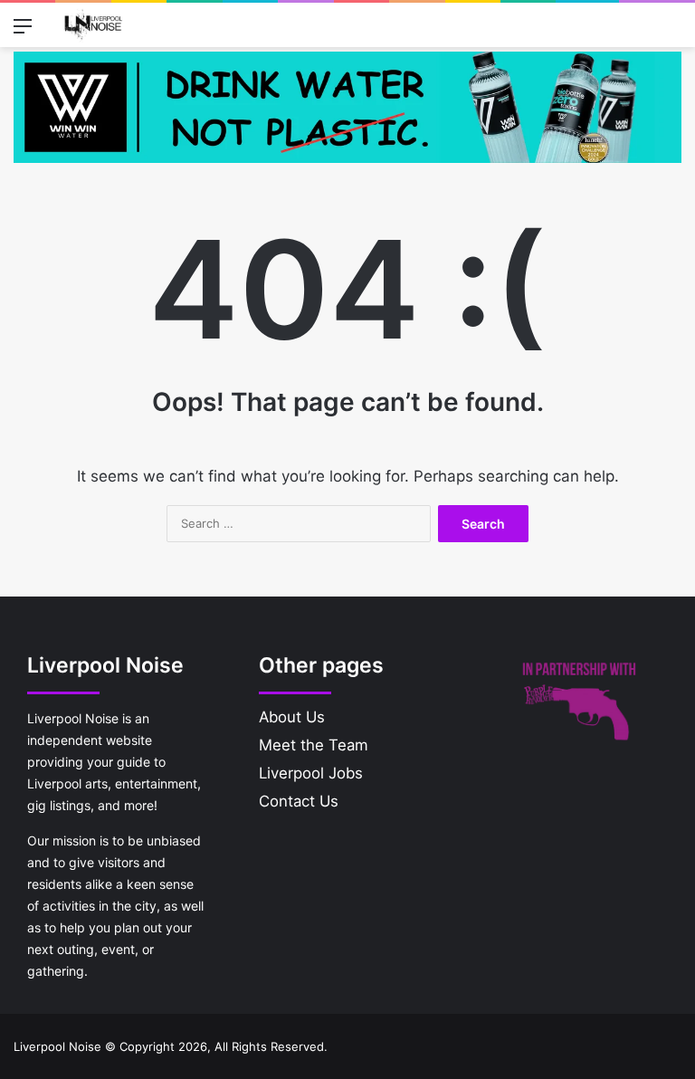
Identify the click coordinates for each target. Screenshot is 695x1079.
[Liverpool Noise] (92, 25)
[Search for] (672, 32)
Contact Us (298, 801)
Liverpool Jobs (311, 773)
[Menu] (23, 32)
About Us (292, 717)
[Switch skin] (641, 32)
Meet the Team (313, 745)
